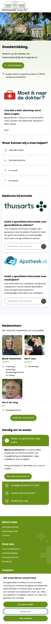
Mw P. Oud (30, 358)
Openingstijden (15, 65)
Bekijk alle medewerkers (23, 417)
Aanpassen (25, 611)
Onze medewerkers (11, 549)
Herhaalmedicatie (17, 160)
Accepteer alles (25, 604)
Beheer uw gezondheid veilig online (25, 440)
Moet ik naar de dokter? (23, 493)
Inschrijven (13, 180)
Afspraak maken (16, 150)
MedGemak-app (19, 500)
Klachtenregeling (10, 553)
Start (6, 130)
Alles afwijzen (25, 618)
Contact (6, 535)
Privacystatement (10, 557)
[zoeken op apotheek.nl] (43, 301)
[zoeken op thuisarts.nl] (43, 246)
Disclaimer (7, 561)
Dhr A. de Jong (10, 402)
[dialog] (25, 599)
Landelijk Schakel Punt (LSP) (25, 485)
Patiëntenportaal (10, 531)
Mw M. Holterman (11, 358)
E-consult (13, 170)
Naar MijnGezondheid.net (19, 476)
